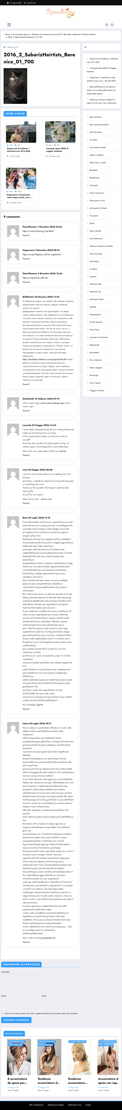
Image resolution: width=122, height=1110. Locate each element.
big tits (40, 704)
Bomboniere (94, 177)
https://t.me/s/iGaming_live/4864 (38, 231)
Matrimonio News (97, 299)
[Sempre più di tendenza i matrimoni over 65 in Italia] (21, 132)
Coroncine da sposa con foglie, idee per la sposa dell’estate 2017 (95, 1081)
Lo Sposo (93, 269)
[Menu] (9, 25)
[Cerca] (106, 25)
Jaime (63, 451)
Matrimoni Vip (95, 291)
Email (44, 995)
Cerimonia (94, 185)
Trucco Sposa (95, 383)
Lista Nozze (94, 261)
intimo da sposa (96, 253)
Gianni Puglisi (29, 1090)
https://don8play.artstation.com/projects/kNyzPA (45, 359)
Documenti (94, 215)
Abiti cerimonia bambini (99, 124)
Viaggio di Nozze (97, 390)
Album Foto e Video (98, 162)
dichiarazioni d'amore (98, 208)
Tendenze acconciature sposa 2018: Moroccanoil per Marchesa (34, 1081)
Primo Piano (94, 329)
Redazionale (94, 345)
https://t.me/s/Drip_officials (35, 277)
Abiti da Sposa (96, 132)
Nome (3, 995)
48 (18, 145)
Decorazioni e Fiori (97, 200)
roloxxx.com (46, 499)
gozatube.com (49, 937)
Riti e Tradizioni (96, 360)
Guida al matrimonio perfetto (101, 246)
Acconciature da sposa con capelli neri (65, 1081)
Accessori (93, 139)
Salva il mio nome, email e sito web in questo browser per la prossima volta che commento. (41, 1013)
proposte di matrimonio (99, 337)
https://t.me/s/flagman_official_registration (42, 254)
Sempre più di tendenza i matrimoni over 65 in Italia (18, 149)
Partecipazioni (95, 314)
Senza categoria (96, 367)
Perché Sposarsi (96, 322)
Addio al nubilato (97, 155)
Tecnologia (94, 375)
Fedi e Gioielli (95, 231)
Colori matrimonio (97, 193)
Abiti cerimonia (96, 117)
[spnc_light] (112, 24)
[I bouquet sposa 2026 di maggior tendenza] (60, 132)
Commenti (5, 971)
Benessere (93, 170)
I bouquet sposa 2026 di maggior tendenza (57, 149)
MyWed (93, 307)
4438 (19, 191)
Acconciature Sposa (98, 147)
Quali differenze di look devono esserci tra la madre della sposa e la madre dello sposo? (101, 90)
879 (58, 145)
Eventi (92, 223)
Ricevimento (94, 352)
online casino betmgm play (52, 403)
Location (93, 276)
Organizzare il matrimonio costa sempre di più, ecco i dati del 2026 (18, 196)
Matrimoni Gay (95, 284)
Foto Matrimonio (96, 238)
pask (11, 145)
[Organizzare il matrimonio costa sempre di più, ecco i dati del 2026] (21, 178)
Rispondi (26, 235)
